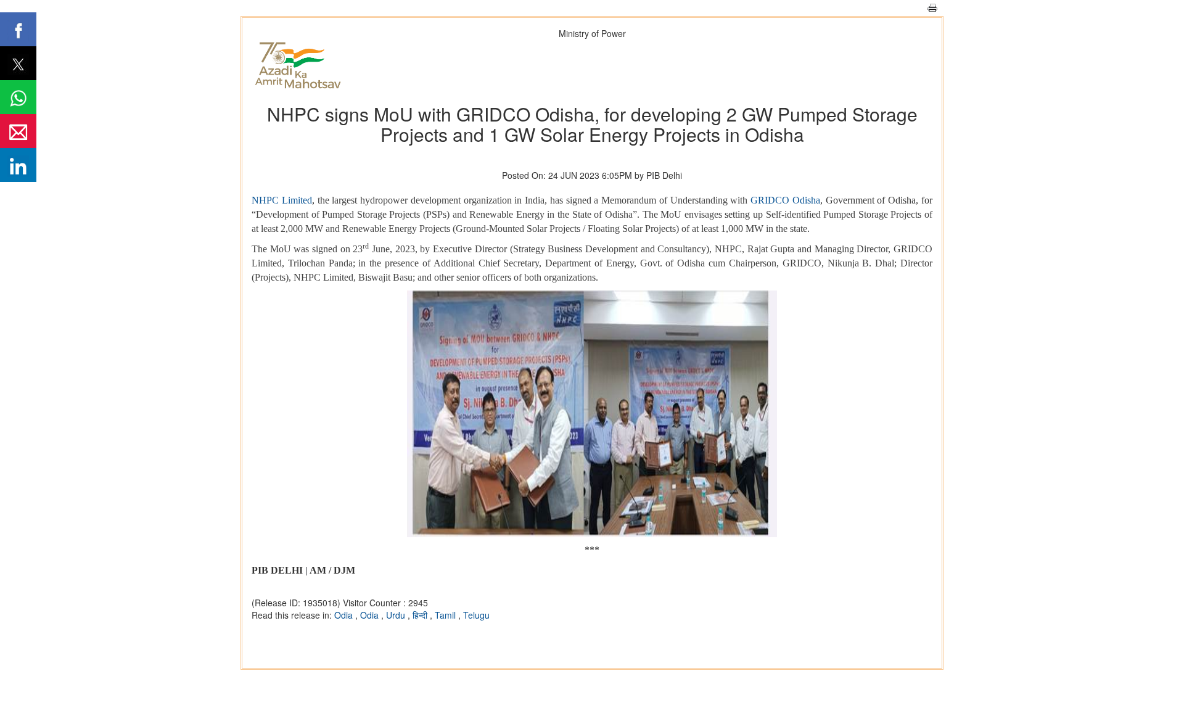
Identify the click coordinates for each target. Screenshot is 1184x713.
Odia (344, 615)
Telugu (476, 615)
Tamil (446, 615)
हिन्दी (421, 615)
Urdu (397, 615)
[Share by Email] (18, 131)
